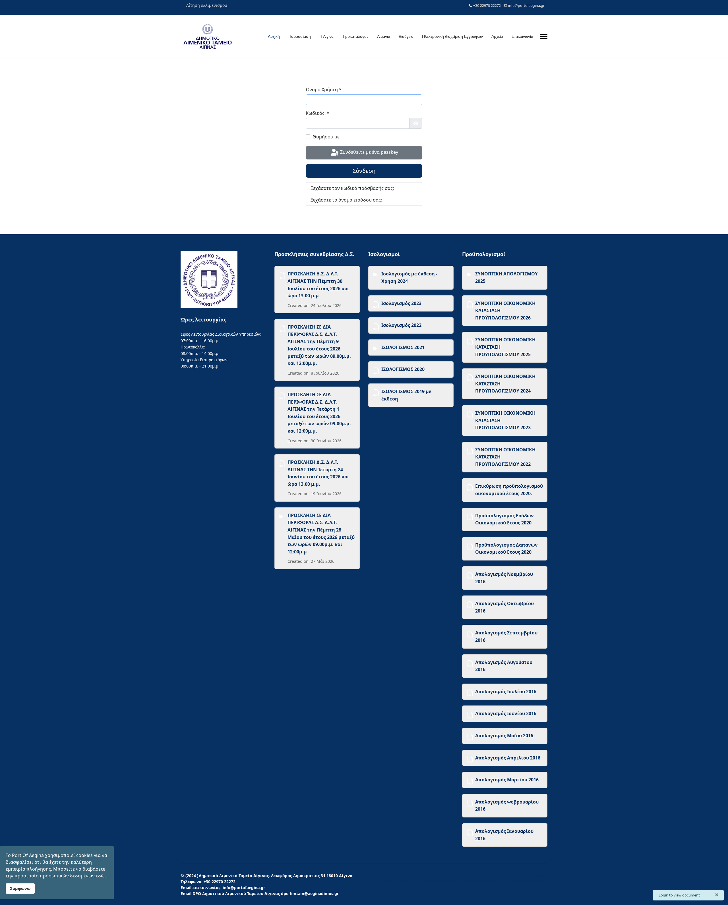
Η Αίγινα (326, 36)
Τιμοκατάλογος (355, 36)
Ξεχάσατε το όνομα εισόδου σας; (346, 200)
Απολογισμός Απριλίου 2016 (507, 758)
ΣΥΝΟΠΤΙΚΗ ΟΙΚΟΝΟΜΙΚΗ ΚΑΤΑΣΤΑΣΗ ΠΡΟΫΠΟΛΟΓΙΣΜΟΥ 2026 (505, 310)
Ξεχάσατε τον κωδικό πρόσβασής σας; (352, 188)
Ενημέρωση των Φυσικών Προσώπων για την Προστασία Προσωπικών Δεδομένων (464, 881)
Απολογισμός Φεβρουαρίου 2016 (507, 805)
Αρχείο (497, 36)
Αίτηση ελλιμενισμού (206, 5)
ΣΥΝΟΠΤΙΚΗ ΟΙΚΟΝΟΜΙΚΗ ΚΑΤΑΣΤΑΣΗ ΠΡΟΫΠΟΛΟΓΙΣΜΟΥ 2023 (505, 420)
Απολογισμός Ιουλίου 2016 (505, 691)
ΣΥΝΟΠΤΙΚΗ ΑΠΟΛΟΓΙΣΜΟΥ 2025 (506, 277)
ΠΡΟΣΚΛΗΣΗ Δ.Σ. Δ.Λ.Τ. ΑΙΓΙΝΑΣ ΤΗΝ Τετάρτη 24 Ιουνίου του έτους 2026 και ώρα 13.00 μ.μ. (318, 473)
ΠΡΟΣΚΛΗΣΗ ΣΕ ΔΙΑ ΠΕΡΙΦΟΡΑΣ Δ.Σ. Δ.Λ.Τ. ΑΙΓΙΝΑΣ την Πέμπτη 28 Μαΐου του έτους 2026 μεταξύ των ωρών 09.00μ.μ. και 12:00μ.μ (321, 533)
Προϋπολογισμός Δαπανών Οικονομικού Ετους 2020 (506, 548)
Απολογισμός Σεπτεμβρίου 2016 (506, 636)
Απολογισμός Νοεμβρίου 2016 (504, 578)
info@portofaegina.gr (526, 5)
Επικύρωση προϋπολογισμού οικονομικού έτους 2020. (509, 490)
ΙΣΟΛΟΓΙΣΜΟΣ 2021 (403, 347)
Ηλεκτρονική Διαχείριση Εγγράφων (452, 36)
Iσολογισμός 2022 (401, 325)
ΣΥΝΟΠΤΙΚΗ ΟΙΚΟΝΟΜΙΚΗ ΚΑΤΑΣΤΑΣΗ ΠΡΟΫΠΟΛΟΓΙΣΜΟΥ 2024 (505, 383)
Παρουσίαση (299, 36)
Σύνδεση (364, 171)
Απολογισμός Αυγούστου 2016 (503, 666)
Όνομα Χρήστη (324, 89)
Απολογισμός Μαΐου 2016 (504, 735)
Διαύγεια (406, 36)
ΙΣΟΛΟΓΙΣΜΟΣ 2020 (403, 369)
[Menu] (543, 36)
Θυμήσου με (326, 137)
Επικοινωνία (522, 36)
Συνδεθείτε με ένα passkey (368, 152)
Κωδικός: (317, 113)
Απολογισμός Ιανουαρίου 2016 (504, 835)
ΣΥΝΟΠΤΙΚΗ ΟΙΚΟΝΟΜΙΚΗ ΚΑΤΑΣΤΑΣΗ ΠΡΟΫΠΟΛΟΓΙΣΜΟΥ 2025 (505, 347)
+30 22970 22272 (487, 5)
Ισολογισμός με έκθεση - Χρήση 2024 (409, 277)
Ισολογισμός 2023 (401, 303)
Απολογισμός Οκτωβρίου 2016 (504, 607)
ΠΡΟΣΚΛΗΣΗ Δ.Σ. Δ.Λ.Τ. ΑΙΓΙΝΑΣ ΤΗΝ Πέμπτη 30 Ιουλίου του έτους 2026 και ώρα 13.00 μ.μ (318, 285)
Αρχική (274, 36)
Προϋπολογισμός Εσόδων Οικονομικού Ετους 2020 (504, 519)
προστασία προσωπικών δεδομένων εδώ (60, 876)
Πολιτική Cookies (529, 875)
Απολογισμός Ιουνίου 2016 (505, 713)
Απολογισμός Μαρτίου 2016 (507, 780)
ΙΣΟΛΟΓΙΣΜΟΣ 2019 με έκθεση (406, 395)
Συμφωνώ (20, 888)
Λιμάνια (383, 36)
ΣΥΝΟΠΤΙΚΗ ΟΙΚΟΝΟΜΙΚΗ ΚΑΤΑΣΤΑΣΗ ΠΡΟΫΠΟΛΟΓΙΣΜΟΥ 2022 (505, 457)
